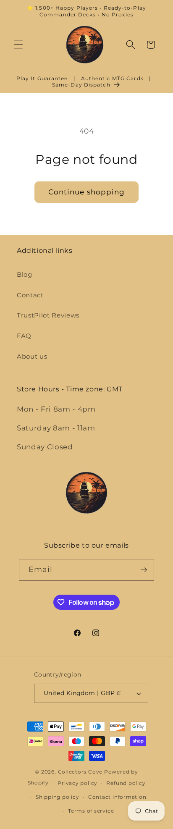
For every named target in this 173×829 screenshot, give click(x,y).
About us (32, 356)
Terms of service (91, 811)
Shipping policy (57, 797)
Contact (30, 295)
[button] (18, 44)
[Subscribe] (144, 570)
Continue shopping (86, 192)
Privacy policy (77, 783)
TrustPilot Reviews (48, 315)
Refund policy (125, 783)
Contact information (117, 797)
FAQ (24, 336)
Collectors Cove (80, 772)
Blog (24, 274)
